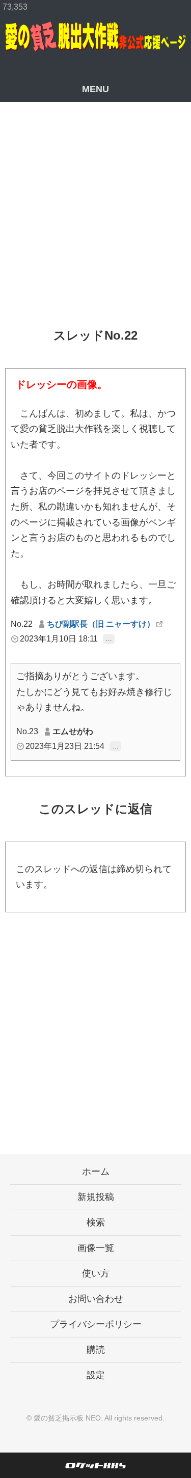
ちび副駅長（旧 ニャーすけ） (101, 624)
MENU (95, 89)
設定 (96, 1375)
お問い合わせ (95, 1299)
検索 (96, 1222)
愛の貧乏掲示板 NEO (67, 1418)
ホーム (96, 1171)
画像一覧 (95, 1248)
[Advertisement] (95, 222)
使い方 (96, 1273)
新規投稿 (95, 1197)
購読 (96, 1350)
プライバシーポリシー (96, 1324)
